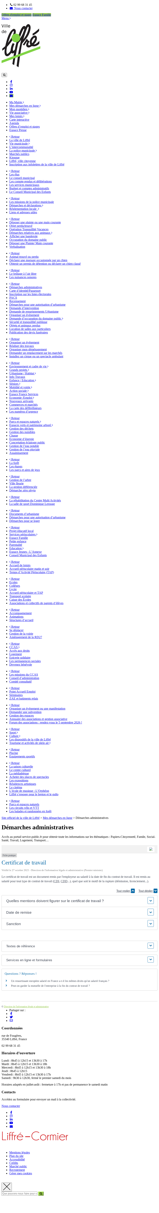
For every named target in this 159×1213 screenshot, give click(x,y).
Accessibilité (17, 1159)
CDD (64, 881)
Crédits (13, 1163)
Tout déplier (146, 890)
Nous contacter (11, 1106)
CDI (56, 881)
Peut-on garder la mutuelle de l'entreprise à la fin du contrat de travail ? (50, 985)
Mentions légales (19, 1152)
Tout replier (123, 890)
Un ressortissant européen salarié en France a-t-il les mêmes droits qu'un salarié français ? (60, 981)
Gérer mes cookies (20, 1173)
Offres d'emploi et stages (17, 14)
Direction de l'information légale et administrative (26, 1006)
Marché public (18, 1166)
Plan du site (16, 1156)
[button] (79, 901)
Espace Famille (41, 14)
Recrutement (17, 1169)
